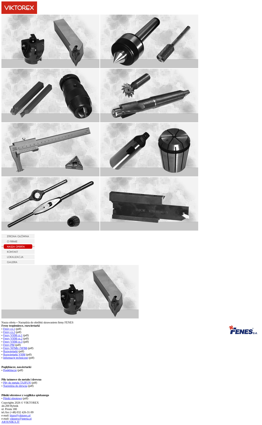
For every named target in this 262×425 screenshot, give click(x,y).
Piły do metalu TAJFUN (17, 382)
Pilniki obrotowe (12, 398)
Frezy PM (8, 344)
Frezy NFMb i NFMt (15, 348)
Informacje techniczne (15, 357)
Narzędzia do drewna (15, 385)
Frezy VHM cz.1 (12, 335)
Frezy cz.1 (9, 328)
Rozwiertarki (10, 351)
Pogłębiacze (10, 370)
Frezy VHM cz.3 (12, 341)
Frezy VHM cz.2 (12, 338)
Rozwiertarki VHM (14, 354)
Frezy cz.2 (9, 332)
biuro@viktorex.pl (20, 415)
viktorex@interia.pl (21, 418)
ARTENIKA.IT (10, 421)
